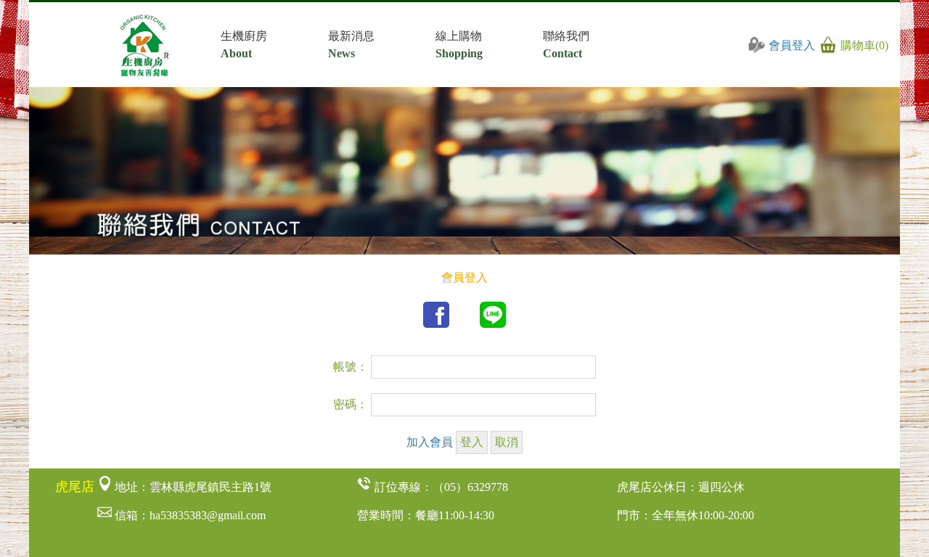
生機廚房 (244, 44)
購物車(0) (863, 45)
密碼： (350, 404)
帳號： (350, 366)
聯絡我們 (566, 44)
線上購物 (459, 44)
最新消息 (351, 44)
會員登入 (792, 45)
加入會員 (429, 442)
